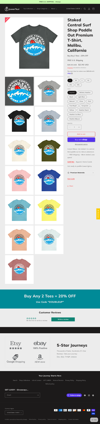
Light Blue (81, 97)
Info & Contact (36, 380)
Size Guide (71, 179)
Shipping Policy (81, 380)
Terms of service (52, 419)
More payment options (81, 144)
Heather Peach (84, 110)
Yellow (72, 110)
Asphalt (72, 92)
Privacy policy (42, 419)
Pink (89, 101)
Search (15, 380)
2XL (71, 85)
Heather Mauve (75, 119)
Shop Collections (24, 380)
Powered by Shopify (22, 419)
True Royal (73, 106)
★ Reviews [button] (98, 214)
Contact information (73, 419)
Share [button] (71, 186)
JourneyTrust (13, 419)
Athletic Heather (85, 92)
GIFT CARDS (47, 380)
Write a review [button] (63, 319)
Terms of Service (58, 380)
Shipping (70, 67)
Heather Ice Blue (75, 114)
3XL (78, 85)
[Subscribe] (38, 395)
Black (71, 97)
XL (88, 80)
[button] (29, 9)
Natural (72, 101)
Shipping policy (62, 419)
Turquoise (85, 106)
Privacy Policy (69, 380)
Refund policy (50, 384)
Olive (81, 101)
